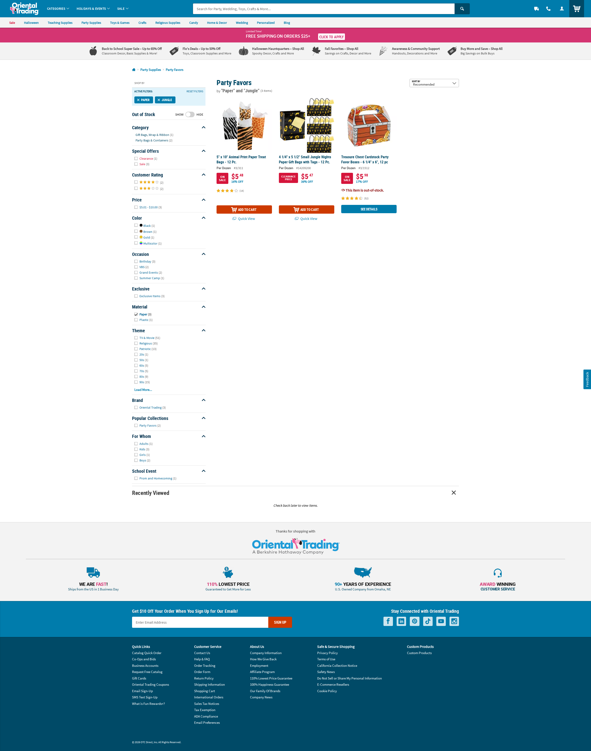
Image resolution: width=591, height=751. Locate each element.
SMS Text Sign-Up (144, 697)
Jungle (167, 100)
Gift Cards (139, 678)
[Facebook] (388, 621)
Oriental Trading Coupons (150, 684)
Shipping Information (209, 684)
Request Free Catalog (147, 672)
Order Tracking (204, 665)
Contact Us (202, 653)
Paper (145, 100)
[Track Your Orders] (537, 8)
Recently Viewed (150, 493)
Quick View (246, 218)
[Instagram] (454, 621)
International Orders (208, 697)
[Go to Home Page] (134, 70)
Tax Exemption (204, 710)
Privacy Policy (327, 653)
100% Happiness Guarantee (269, 684)
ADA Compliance (206, 716)
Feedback (587, 379)
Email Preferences (207, 722)
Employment (259, 665)
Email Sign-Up (142, 691)
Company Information (266, 653)
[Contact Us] (549, 8)
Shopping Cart (204, 691)
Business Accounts (145, 665)
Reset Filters (195, 91)
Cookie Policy (327, 691)
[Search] (462, 8)
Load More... (143, 389)
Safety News (326, 672)
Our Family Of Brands (265, 691)
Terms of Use (326, 659)
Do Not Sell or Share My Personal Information (349, 678)
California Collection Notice (337, 665)
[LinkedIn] (401, 621)
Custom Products (419, 653)
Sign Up (280, 622)
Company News (261, 697)
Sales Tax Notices (206, 703)
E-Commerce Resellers (333, 684)
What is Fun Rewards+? (148, 703)
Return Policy (204, 678)
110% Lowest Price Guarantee (271, 678)
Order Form (202, 672)
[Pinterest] (414, 621)
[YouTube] (441, 621)
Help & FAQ (202, 659)
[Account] (562, 8)
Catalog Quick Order (146, 653)
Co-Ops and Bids (144, 659)
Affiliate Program (262, 672)
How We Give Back (263, 659)
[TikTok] (428, 621)
